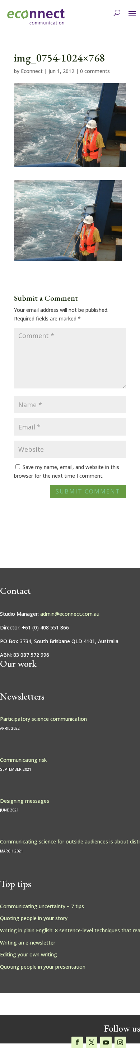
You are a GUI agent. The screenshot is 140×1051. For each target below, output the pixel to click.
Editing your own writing (28, 954)
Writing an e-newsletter (27, 942)
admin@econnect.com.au (69, 613)
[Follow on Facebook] (77, 1042)
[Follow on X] (91, 1042)
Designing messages (24, 800)
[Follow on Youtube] (106, 1042)
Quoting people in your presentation (42, 966)
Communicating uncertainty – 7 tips (42, 906)
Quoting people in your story (33, 918)
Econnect (32, 71)
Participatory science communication (43, 718)
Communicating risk (23, 759)
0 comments (95, 71)
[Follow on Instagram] (120, 1042)
